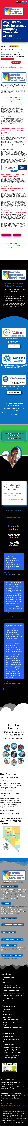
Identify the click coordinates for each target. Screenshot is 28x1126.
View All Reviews (15, 510)
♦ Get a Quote (7, 1042)
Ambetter (4, 896)
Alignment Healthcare (15, 909)
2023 (10, 49)
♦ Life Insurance (8, 998)
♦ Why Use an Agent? (9, 1050)
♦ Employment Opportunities (12, 1025)
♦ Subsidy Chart (7, 1036)
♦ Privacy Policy (8, 1014)
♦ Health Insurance (8, 977)
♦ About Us (6, 1012)
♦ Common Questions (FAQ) (12, 1052)
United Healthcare (8, 908)
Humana (4, 911)
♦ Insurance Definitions (10, 1055)
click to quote (14, 170)
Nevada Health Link (8, 889)
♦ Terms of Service (8, 1022)
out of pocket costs (19, 49)
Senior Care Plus (15, 911)
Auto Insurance (14, 46)
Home (3, 52)
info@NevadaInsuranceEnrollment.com (14, 1106)
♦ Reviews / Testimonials (11, 1047)
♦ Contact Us (6, 1017)
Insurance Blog (12, 52)
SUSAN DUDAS (9, 681)
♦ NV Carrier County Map (11, 1039)
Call (17, 1)
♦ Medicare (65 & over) (10, 985)
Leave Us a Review (15, 517)
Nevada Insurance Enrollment (10, 1083)
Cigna (4, 913)
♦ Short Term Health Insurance (13, 993)
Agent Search (14, 346)
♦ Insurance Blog (8, 1044)
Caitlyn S (7, 572)
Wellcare (11, 913)
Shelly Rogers (9, 39)
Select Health (14, 896)
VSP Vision (22, 948)
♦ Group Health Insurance (11, 990)
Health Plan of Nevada (15, 893)
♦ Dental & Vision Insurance (12, 995)
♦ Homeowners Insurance (11, 987)
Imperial (5, 898)
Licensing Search (14, 392)
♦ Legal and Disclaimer (10, 1019)
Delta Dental (5, 948)
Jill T (6, 614)
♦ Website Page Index (9, 1057)
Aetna (3, 895)
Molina (23, 896)
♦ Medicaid (6, 982)
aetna (24, 911)
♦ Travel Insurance (8, 1001)
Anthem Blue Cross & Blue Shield (13, 906)
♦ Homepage (6, 1009)
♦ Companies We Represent (12, 1027)
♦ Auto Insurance (8, 980)
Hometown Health (13, 895)
